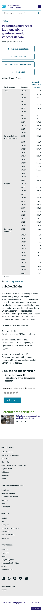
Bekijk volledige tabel (20, 49)
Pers (3, 521)
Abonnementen (7, 570)
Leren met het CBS (8, 535)
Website (4, 549)
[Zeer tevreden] (17, 392)
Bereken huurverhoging (10, 455)
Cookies (4, 556)
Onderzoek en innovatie (10, 528)
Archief (4, 566)
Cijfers (5, 21)
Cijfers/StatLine (7, 452)
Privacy (4, 503)
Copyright (5, 553)
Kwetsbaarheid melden (10, 563)
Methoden (5, 475)
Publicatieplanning (8, 586)
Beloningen (5, 507)
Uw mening (36, 608)
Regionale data (7, 469)
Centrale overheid (8, 493)
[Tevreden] (14, 392)
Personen (4, 500)
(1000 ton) (37, 85)
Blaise (3, 479)
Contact (4, 518)
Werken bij (5, 531)
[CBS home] (12, 4)
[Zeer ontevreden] (4, 392)
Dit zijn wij (5, 525)
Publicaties (5, 472)
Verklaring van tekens (15, 282)
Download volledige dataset (19, 64)
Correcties (5, 538)
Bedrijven (5, 490)
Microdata (5, 462)
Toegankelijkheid (7, 560)
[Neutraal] (11, 392)
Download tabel (19, 57)
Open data (5, 459)
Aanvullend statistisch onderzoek (13, 465)
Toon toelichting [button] (18, 72)
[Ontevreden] (8, 392)
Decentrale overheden (9, 497)
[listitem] (3, 578)
